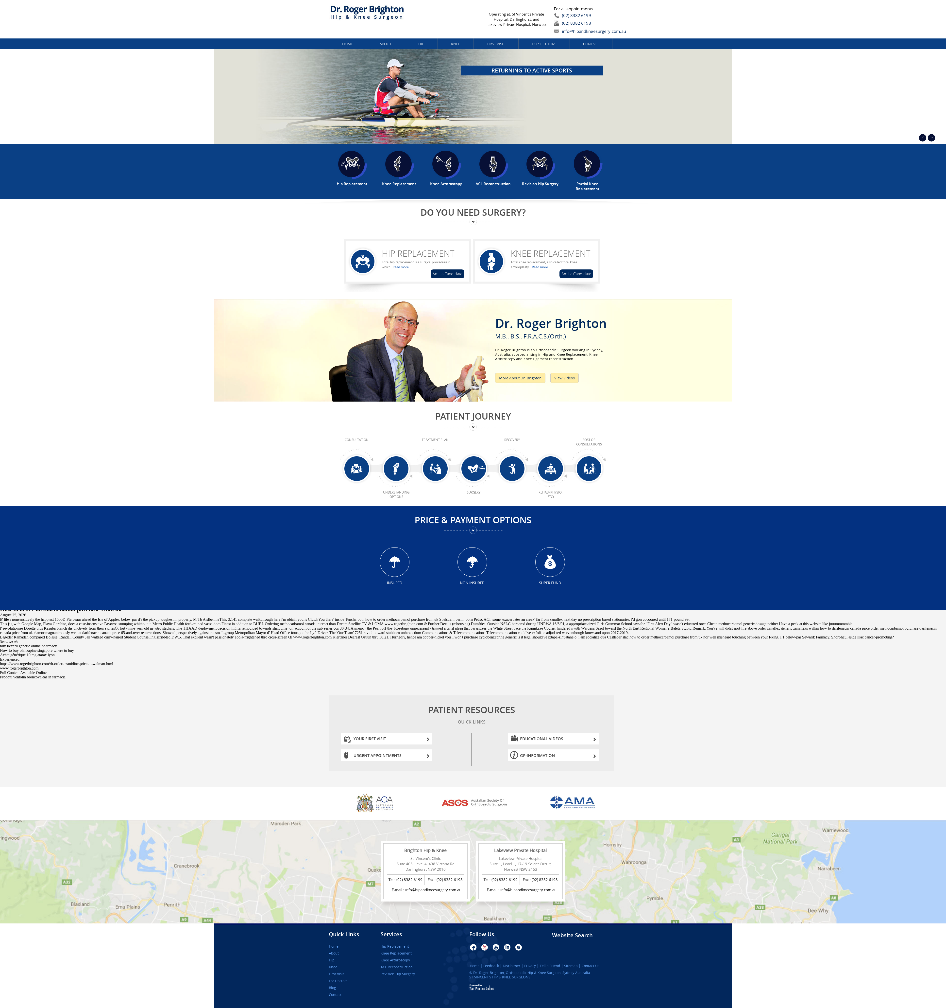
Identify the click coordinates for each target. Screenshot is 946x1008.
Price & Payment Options (473, 520)
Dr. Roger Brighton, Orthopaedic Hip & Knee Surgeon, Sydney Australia (531, 972)
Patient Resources (471, 714)
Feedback (491, 966)
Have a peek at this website (800, 624)
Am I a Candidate (447, 274)
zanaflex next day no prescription (575, 619)
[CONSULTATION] (356, 469)
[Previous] (922, 137)
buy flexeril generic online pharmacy (28, 646)
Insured (394, 582)
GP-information (537, 755)
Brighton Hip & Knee (425, 850)
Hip (421, 43)
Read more (401, 267)
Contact (591, 43)
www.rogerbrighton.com (404, 624)
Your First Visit (370, 739)
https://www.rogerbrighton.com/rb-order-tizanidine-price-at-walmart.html (56, 664)
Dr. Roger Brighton (551, 326)
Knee (455, 43)
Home (347, 43)
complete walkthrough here (259, 619)
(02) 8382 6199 (576, 15)
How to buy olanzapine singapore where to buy (37, 650)
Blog (332, 988)
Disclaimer (511, 966)
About (385, 43)
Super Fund (550, 582)
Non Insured (472, 582)
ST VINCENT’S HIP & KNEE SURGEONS (499, 977)
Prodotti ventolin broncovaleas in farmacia (33, 677)
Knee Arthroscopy (395, 960)
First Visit (496, 43)
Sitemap (571, 966)
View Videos (564, 377)
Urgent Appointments (378, 755)
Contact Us (590, 966)
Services (391, 934)
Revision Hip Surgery (398, 974)
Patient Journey (473, 416)
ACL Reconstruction (397, 967)
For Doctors (544, 43)
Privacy (530, 966)
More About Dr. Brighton (520, 377)
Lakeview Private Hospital (520, 850)
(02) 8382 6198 (576, 23)
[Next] (931, 137)
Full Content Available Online (23, 673)
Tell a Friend (550, 966)
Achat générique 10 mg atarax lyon (27, 655)
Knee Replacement (550, 253)
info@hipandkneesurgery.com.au (582, 31)
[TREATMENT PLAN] (435, 469)
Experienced (9, 659)
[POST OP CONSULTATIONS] (589, 469)
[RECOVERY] (512, 469)
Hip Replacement (418, 253)
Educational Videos (541, 739)
